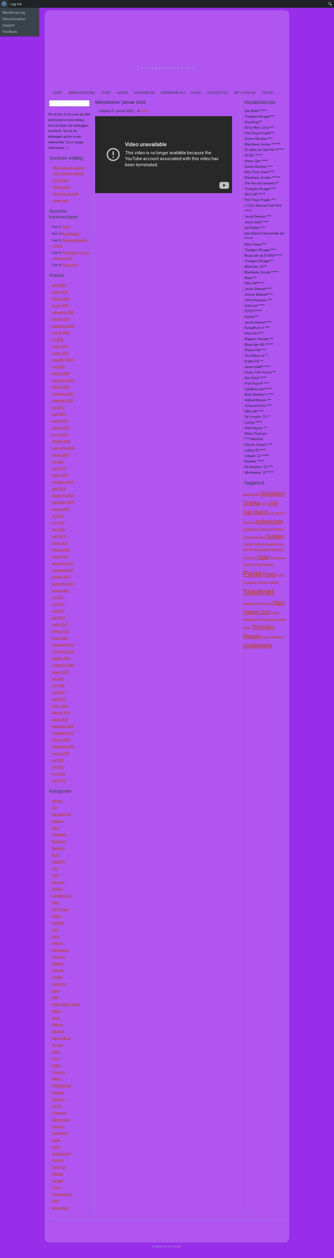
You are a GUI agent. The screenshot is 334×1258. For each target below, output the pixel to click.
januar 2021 (60, 434)
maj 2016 (58, 692)
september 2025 (63, 326)
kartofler (248, 549)
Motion (56, 1011)
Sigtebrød (258, 592)
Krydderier (59, 984)
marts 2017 (60, 624)
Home (57, 93)
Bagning (57, 821)
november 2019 (63, 482)
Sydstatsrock (61, 1154)
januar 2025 (60, 353)
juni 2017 (58, 604)
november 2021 (63, 400)
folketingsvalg (251, 529)
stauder (275, 612)
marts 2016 (60, 706)
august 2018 (60, 509)
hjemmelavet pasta (254, 537)
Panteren (268, 564)
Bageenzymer (61, 814)
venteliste (277, 636)
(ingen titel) (60, 200)
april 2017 (59, 618)
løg (255, 557)
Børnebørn (59, 834)
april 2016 (59, 699)
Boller (264, 503)
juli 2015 (58, 760)
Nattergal (248, 564)
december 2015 (63, 726)
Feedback (9, 31)
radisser (262, 582)
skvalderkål (250, 603)
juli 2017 (58, 597)
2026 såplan (61, 187)
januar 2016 (60, 719)
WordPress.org (13, 12)
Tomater (57, 1181)
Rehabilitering (61, 1086)
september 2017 (63, 584)
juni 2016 (58, 685)
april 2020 (59, 468)
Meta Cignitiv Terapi (66, 1004)
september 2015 (63, 746)
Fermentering (61, 896)
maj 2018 (58, 529)
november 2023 (63, 380)
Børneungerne (81, 93)
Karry (281, 544)
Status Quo (256, 612)
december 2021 (63, 394)
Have (55, 936)
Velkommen (60, 1208)
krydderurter (276, 549)
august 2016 (60, 672)
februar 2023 (60, 387)
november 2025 (63, 312)
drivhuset (248, 522)
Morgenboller (277, 557)
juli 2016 (58, 679)
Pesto (269, 574)
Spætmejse (264, 603)
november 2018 (63, 502)
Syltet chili (69, 265)
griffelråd (58, 923)
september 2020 (63, 448)
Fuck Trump (60, 909)
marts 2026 (60, 292)
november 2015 (63, 733)
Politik (56, 1065)
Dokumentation (14, 19)
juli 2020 (58, 462)
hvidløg (275, 536)
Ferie (106, 93)
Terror (66, 227)
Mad (55, 997)
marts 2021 (60, 421)
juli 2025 (58, 339)
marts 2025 (60, 346)
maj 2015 (58, 774)
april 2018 (59, 536)
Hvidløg (57, 977)
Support (8, 25)
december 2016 (63, 645)
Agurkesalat (70, 233)
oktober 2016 (61, 658)
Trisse (267, 93)
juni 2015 (58, 767)
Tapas (247, 627)
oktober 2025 (61, 319)
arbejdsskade (251, 494)
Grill (54, 930)
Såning (57, 1106)
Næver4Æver (61, 1038)
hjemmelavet (276, 529)
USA (55, 1201)
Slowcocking (61, 1120)
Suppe (56, 1140)
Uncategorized (62, 1194)
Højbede (58, 964)
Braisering (59, 841)
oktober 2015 (61, 740)
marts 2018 (60, 543)
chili (54, 868)
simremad (59, 1113)
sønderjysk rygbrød (274, 619)
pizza (55, 1058)
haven (264, 529)
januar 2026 (60, 305)
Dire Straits (61, 180)
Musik (196, 93)
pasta (56, 1052)
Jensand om (144, 93)
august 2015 (60, 753)
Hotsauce (58, 957)
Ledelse (248, 557)
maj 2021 (58, 407)
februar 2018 (60, 550)
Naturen (57, 1024)
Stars (278, 603)
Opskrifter (217, 93)
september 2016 (63, 665)
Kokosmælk (261, 549)
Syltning (57, 1160)
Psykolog (58, 1072)
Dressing (58, 882)
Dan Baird (255, 512)
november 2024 (63, 360)
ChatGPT (58, 862)
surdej (56, 1147)
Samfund (58, 1099)
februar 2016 (60, 712)
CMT (55, 875)
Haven (122, 93)
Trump (56, 1187)
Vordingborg (257, 645)
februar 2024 (60, 373)
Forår (55, 902)
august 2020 (60, 455)
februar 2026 (60, 299)
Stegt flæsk (60, 1133)
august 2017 (60, 590)
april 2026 (59, 285)
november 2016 (63, 652)
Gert (144, 111)
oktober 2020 (61, 441)
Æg (54, 807)
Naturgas (58, 1031)
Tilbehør (57, 1174)
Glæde (56, 916)
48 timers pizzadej (66, 194)
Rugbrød (58, 1092)
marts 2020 (60, 475)
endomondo (269, 521)
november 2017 (63, 570)
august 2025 (60, 332)
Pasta (252, 573)
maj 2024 (58, 366)
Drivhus (57, 889)
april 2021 (59, 414)
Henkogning (60, 950)
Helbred (57, 943)
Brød (55, 855)
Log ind (16, 4)
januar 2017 (60, 638)
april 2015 (59, 780)
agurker (57, 801)
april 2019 (59, 489)
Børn (55, 828)
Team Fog (59, 1167)
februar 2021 (60, 428)
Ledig (55, 991)
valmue (267, 636)
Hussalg (57, 970)
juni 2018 (58, 522)
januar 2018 (60, 556)
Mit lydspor (245, 93)
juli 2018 (58, 516)
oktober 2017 (61, 577)
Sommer (58, 1126)
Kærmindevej (173, 93)
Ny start (57, 1045)
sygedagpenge (252, 619)
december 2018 (63, 495)
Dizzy (271, 513)
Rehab (56, 1079)
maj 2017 (58, 611)
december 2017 (63, 563)
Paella (258, 564)
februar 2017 (60, 631)
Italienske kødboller (265, 544)
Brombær (58, 848)
